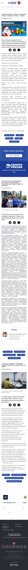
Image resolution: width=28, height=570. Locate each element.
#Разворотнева (7, 351)
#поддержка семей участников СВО (14, 478)
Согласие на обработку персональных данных (14, 558)
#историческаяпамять (14, 358)
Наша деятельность (11, 6)
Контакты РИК (18, 526)
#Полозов (9, 138)
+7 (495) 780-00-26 (14, 535)
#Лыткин (6, 474)
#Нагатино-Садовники (9, 354)
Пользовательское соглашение (14, 554)
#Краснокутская (9, 135)
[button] (9, 512)
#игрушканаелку (14, 141)
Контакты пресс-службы (8, 530)
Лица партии (18, 524)
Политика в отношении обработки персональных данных (14, 557)
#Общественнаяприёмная (19, 474)
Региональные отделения (5, 527)
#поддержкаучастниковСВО (14, 481)
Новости (18, 6)
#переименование (19, 351)
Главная (3, 6)
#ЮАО (18, 138)
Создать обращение (14, 155)
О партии (4, 524)
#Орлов (19, 135)
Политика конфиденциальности (14, 555)
